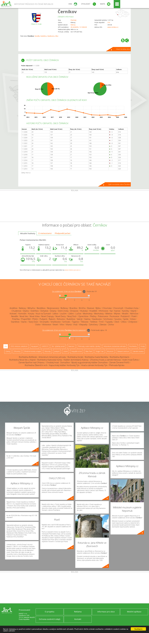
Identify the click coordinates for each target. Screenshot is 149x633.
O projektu (49, 611)
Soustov (117, 319)
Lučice (78, 313)
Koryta (31, 313)
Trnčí (101, 321)
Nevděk (37, 36)
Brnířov (82, 308)
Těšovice (84, 321)
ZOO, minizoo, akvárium (19, 346)
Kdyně (133, 310)
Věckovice (46, 324)
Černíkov (67, 11)
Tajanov (75, 321)
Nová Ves (24, 316)
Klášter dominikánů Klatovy (76, 359)
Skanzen (71, 346)
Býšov (98, 308)
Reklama (77, 611)
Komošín (22, 313)
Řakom (52, 319)
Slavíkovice (50, 36)
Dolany (53, 310)
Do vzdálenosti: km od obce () (64, 330)
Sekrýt (79, 319)
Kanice (117, 310)
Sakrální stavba (138, 351)
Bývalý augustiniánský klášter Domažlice (89, 362)
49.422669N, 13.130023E (79, 27)
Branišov (73, 308)
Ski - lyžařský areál (58, 346)
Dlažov (26, 310)
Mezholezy (87, 313)
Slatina (87, 319)
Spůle (125, 319)
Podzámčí (125, 316)
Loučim (63, 313)
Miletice (108, 313)
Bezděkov (41, 308)
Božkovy (64, 308)
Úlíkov (123, 321)
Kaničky (125, 310)
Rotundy (48, 351)
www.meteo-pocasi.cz (72, 270)
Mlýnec (117, 313)
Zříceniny (17, 351)
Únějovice (132, 321)
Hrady (142, 346)
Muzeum (110, 351)
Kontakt (77, 619)
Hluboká (84, 310)
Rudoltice (43, 36)
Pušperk (43, 319)
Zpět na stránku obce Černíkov (119, 184)
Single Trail (99, 351)
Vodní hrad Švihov (130, 359)
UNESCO (45, 346)
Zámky (7, 351)
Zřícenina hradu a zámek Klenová (105, 359)
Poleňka (15, 319)
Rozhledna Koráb (75, 357)
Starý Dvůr (33, 321)
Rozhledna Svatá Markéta (96, 357)
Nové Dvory (60, 316)
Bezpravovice (53, 308)
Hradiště (93, 310)
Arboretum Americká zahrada (52, 357)
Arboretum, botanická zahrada (115, 346)
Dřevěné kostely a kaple (32, 351)
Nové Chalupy (47, 316)
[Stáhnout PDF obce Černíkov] (123, 40)
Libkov (55, 313)
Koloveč (13, 313)
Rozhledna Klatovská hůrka (49, 359)
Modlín (125, 313)
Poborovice (103, 316)
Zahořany (93, 324)
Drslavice (74, 310)
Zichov (111, 324)
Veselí (55, 324)
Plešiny (93, 316)
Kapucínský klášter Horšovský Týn (64, 365)
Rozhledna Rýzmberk (119, 357)
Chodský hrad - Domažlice (58, 362)
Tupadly (109, 321)
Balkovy (22, 308)
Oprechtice (83, 316)
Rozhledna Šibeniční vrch (36, 365)
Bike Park (88, 351)
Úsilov (37, 324)
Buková (90, 308)
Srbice (133, 319)
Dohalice (44, 310)
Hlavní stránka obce (123, 49)
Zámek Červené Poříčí (119, 362)
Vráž (75, 324)
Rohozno (61, 319)
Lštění (71, 313)
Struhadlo (44, 321)
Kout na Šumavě (43, 313)
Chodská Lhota (131, 308)
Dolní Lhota (63, 310)
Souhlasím (138, 629)
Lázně (65, 351)
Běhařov (31, 308)
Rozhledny (133, 346)
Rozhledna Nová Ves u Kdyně (22, 359)
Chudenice (16, 310)
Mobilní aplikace (134, 611)
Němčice (134, 313)
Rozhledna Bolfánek (28, 357)
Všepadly (83, 324)
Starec (24, 321)
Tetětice (93, 321)
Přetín (35, 319)
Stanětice (15, 321)
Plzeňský (73, 20)
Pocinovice (114, 316)
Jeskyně (57, 351)
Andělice (13, 308)
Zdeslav (102, 324)
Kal (111, 310)
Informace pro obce (106, 611)
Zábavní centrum (123, 351)
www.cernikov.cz (112, 27)
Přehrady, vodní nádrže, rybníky (89, 346)
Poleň (134, 316)
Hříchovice (103, 310)
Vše (5, 346)
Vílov (56, 36)
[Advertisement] (74, 206)
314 (108, 22)
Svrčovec (66, 321)
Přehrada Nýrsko (116, 365)
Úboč (116, 321)
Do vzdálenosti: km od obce (66, 291)
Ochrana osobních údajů (49, 619)
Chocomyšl (118, 308)
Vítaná (69, 324)
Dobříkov (35, 310)
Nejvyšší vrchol (76, 351)
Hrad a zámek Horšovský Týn (94, 365)
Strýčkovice (56, 321)
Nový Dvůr (72, 316)
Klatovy (73, 25)
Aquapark (34, 346)
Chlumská (106, 308)
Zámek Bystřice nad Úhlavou (31, 362)
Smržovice (108, 319)
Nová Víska (35, 316)
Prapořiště (26, 319)
